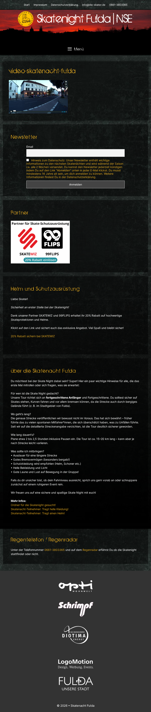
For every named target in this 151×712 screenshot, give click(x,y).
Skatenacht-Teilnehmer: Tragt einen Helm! (38, 513)
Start (27, 4)
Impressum (40, 4)
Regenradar (90, 549)
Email (29, 146)
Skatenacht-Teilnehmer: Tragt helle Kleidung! (39, 509)
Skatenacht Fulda (82, 705)
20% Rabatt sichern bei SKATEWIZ (33, 336)
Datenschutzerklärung (64, 4)
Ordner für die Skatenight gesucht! (33, 505)
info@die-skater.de (93, 4)
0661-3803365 (118, 4)
